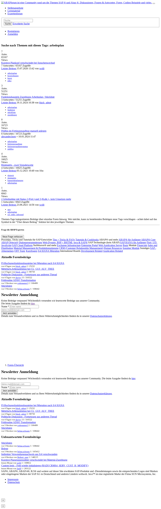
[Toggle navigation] (154, 3)
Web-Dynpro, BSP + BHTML (58, 242)
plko (9, 81)
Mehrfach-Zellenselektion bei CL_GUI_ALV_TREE (27, 269)
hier (33, 303)
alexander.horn (8, 136)
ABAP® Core (148, 239)
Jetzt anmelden (10, 313)
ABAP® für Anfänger (130, 239)
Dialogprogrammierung (30, 242)
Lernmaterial (14, 10)
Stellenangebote (15, 8)
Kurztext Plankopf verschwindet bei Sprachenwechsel (28, 62)
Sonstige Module (131, 248)
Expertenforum (15, 13)
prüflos (11, 149)
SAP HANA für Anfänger (133, 242)
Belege (4, 448)
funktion (11, 110)
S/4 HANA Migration (49, 251)
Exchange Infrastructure (69, 245)
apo (9, 209)
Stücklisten (6, 286)
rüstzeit (11, 175)
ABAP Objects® (9, 242)
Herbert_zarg (22, 457)
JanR (19, 468)
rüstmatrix (12, 178)
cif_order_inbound (16, 214)
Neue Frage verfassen (13, 236)
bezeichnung (13, 76)
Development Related (92, 251)
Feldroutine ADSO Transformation (18, 280)
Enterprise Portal (89, 245)
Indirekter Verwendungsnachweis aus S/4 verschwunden (29, 454)
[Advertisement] (80, 339)
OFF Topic (19, 251)
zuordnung (12, 115)
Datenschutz (14, 482)
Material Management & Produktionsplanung (36, 248)
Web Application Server (110, 245)
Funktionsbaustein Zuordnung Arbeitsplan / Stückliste (28, 97)
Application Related (113, 251)
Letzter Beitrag (9, 68)
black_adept (45, 102)
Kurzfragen (31, 251)
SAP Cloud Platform (22, 245)
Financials (142, 245)
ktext (10, 78)
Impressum (13, 479)
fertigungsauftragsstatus (18, 146)
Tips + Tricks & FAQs (64, 239)
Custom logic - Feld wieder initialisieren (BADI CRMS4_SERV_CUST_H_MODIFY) (44, 465)
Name (5, 306)
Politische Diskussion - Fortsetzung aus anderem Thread (29, 274)
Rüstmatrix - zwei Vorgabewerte (17, 165)
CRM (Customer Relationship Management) (81, 248)
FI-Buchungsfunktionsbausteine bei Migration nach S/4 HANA (32, 263)
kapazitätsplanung (15, 180)
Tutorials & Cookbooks (87, 239)
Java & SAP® (80, 242)
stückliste (12, 112)
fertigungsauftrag (15, 144)
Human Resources (113, 248)
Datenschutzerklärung (101, 316)
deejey (18, 277)
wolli (41, 68)
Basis (125, 245)
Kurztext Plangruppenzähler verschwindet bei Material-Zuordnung (34, 460)
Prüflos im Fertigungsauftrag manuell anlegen (23, 131)
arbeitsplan (12, 73)
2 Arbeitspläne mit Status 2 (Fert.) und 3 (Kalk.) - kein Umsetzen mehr (36, 199)
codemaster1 (22, 283)
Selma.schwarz (23, 289)
